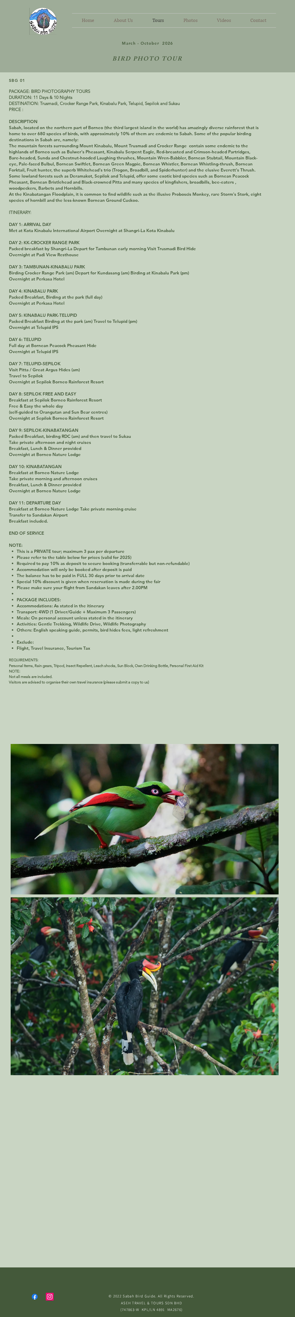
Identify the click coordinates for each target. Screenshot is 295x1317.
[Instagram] (50, 1297)
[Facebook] (35, 1297)
